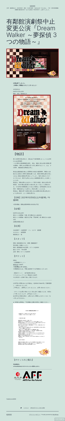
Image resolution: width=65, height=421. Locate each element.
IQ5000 (32, 6)
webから (16, 364)
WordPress (55, 414)
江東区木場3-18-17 (18, 221)
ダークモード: (58, 419)
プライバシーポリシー (34, 414)
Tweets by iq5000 (11, 399)
